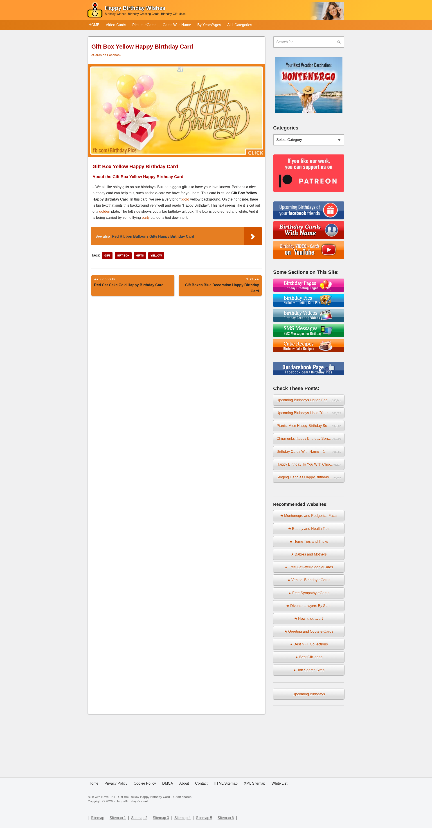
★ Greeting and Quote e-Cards (308, 631)
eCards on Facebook (106, 55)
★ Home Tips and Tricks (308, 541)
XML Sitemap (254, 783)
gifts (140, 255)
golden (104, 211)
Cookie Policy (145, 783)
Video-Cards (116, 25)
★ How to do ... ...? (309, 618)
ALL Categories (239, 25)
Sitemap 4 (182, 818)
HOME (94, 25)
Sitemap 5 (204, 818)
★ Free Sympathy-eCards (308, 593)
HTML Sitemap (226, 783)
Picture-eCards (144, 25)
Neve (105, 797)
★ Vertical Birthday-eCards (308, 580)
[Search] (339, 42)
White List (279, 783)
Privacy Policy (116, 783)
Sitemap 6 (226, 818)
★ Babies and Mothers (309, 554)
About (184, 783)
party (146, 217)
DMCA (167, 783)
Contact (201, 783)
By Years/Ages (209, 25)
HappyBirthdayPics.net (132, 801)
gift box (123, 255)
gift (107, 255)
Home (93, 783)
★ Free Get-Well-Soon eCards (308, 567)
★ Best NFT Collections (309, 644)
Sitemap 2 (139, 818)
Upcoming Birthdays (308, 694)
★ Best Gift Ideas (308, 657)
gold (185, 199)
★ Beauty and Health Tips (308, 529)
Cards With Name (177, 25)
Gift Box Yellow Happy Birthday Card (144, 797)
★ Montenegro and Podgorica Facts (308, 516)
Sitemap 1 (118, 818)
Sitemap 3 (161, 818)
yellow (156, 255)
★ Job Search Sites (308, 670)
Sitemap (97, 818)
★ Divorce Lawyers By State (308, 606)
